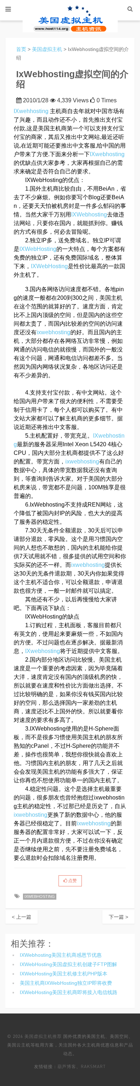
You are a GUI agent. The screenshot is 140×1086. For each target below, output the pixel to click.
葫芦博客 (66, 1066)
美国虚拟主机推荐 (43, 1036)
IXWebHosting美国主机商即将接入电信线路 (68, 992)
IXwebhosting (107, 154)
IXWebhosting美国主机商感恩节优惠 (61, 955)
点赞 (72, 880)
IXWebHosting (37, 249)
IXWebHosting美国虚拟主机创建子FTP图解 (68, 964)
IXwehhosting (31, 111)
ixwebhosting (53, 332)
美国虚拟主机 (47, 49)
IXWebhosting (89, 214)
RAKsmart (93, 1066)
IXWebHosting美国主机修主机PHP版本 (63, 974)
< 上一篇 (21, 917)
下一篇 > (118, 917)
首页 (21, 49)
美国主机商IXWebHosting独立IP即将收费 (66, 983)
